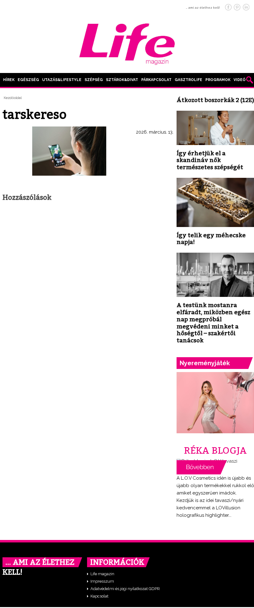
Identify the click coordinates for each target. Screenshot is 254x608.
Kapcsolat (99, 596)
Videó (240, 80)
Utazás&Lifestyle (61, 80)
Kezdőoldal (13, 98)
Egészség (28, 80)
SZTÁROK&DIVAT (122, 80)
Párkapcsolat (156, 80)
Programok (217, 80)
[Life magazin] (127, 43)
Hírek (9, 80)
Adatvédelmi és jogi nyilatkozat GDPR (125, 588)
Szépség (94, 80)
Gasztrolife (188, 80)
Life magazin (102, 574)
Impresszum (102, 581)
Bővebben (202, 467)
